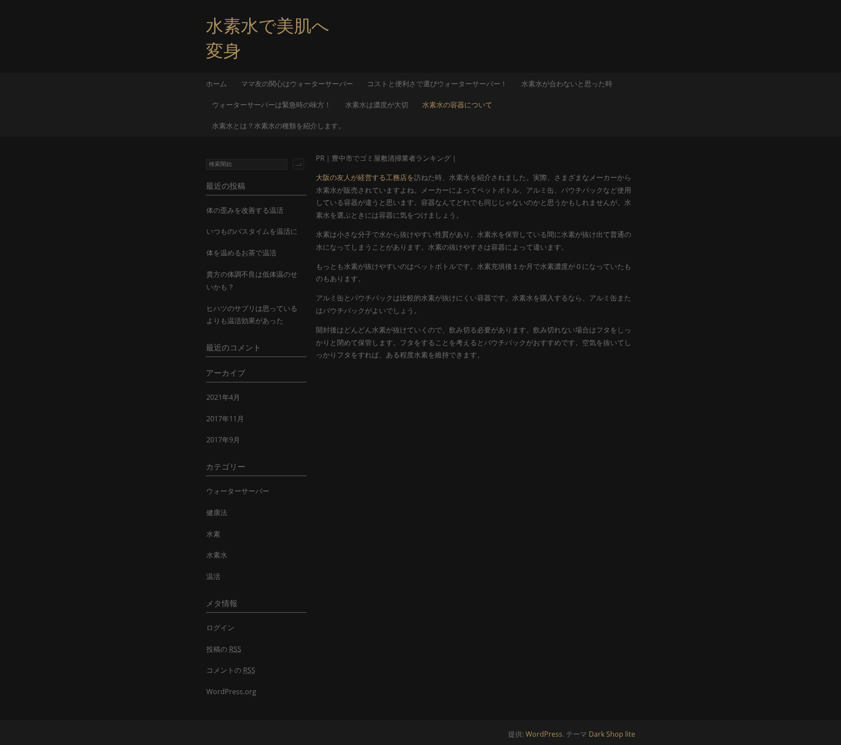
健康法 (216, 512)
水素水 (216, 555)
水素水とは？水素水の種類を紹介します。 (278, 126)
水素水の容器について (457, 104)
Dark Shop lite (612, 734)
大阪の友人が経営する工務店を (365, 177)
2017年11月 (225, 419)
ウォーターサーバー (237, 491)
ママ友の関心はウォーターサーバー (297, 83)
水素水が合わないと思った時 (566, 83)
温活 (213, 576)
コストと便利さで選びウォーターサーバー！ (437, 83)
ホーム (216, 83)
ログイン (220, 627)
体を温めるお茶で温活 (241, 253)
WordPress (544, 734)
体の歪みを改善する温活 (244, 210)
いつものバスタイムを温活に (251, 231)
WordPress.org (231, 691)
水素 (213, 534)
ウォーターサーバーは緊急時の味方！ (271, 104)
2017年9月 (223, 440)
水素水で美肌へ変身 (267, 37)
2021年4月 (223, 397)
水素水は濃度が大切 (376, 104)
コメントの (230, 670)
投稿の (223, 649)
